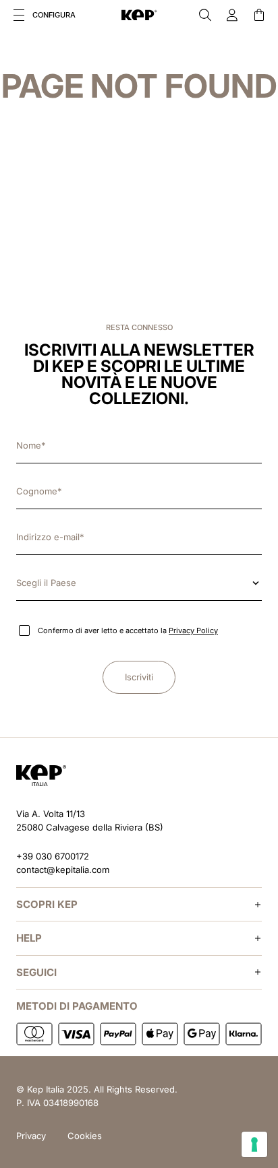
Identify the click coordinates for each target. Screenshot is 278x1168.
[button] (19, 15)
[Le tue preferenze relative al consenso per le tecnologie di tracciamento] (254, 1144)
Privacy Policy (193, 630)
